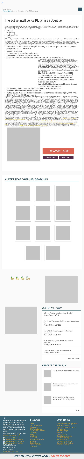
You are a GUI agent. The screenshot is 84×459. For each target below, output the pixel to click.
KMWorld (59, 432)
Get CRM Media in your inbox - (42, 456)
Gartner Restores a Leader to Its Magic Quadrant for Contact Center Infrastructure (46, 120)
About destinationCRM (37, 439)
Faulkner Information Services (66, 427)
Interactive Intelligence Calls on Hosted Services (50, 122)
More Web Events (73, 359)
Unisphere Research (63, 445)
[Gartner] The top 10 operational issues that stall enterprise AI (65, 385)
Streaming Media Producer (65, 443)
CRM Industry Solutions (37, 431)
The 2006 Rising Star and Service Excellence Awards (33, 125)
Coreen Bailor (7, 11)
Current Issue (50, 157)
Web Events (33, 436)
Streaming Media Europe (64, 441)
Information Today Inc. (10, 435)
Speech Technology (63, 438)
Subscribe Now (58, 151)
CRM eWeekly (34, 427)
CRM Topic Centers (36, 429)
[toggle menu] (80, 9)
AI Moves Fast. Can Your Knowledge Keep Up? (58, 313)
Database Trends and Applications (67, 424)
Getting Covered (35, 443)
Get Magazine (36, 425)
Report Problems (35, 445)
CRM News (33, 432)
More (77, 410)
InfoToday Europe (62, 431)
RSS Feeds (33, 438)
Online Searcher (62, 434)
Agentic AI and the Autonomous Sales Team (58, 351)
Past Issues (66, 157)
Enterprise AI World (63, 425)
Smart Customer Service (64, 436)
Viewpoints (33, 434)
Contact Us (33, 446)
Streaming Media (62, 439)
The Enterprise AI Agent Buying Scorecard (66, 371)
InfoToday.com (61, 429)
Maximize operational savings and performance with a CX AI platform (64, 398)
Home (32, 424)
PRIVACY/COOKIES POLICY (11, 452)
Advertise (33, 441)
